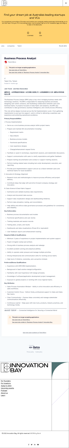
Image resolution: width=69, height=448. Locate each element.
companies (11, 46)
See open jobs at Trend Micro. (18, 70)
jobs (2, 46)
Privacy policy (30, 352)
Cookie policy (38, 352)
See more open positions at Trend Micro (34, 332)
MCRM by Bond (35, 433)
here (58, 23)
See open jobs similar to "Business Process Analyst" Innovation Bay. (29, 72)
